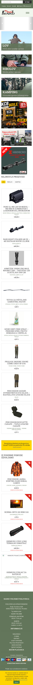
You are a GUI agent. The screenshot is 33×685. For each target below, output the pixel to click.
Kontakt (14, 6)
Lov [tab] (3, 182)
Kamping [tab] (18, 182)
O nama (4, 6)
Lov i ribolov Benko (9, 12)
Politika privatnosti (16, 643)
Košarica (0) (28, 6)
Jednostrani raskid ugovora (16, 663)
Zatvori (16, 682)
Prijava (20, 6)
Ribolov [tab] (9, 182)
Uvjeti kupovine (16, 640)
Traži (27, 2)
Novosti (9, 6)
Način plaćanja (16, 647)
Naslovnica (16, 634)
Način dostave (16, 645)
